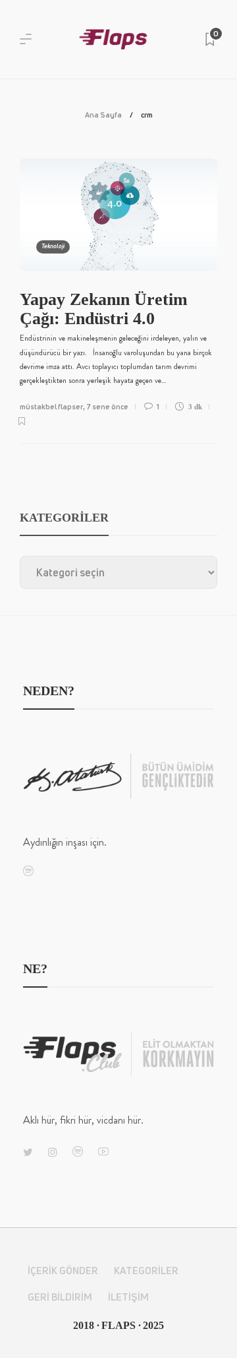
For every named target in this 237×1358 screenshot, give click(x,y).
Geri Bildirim (60, 1297)
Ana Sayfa (103, 114)
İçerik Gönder (63, 1270)
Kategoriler (146, 1270)
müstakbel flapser (51, 406)
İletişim (128, 1297)
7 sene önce (107, 406)
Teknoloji (53, 246)
